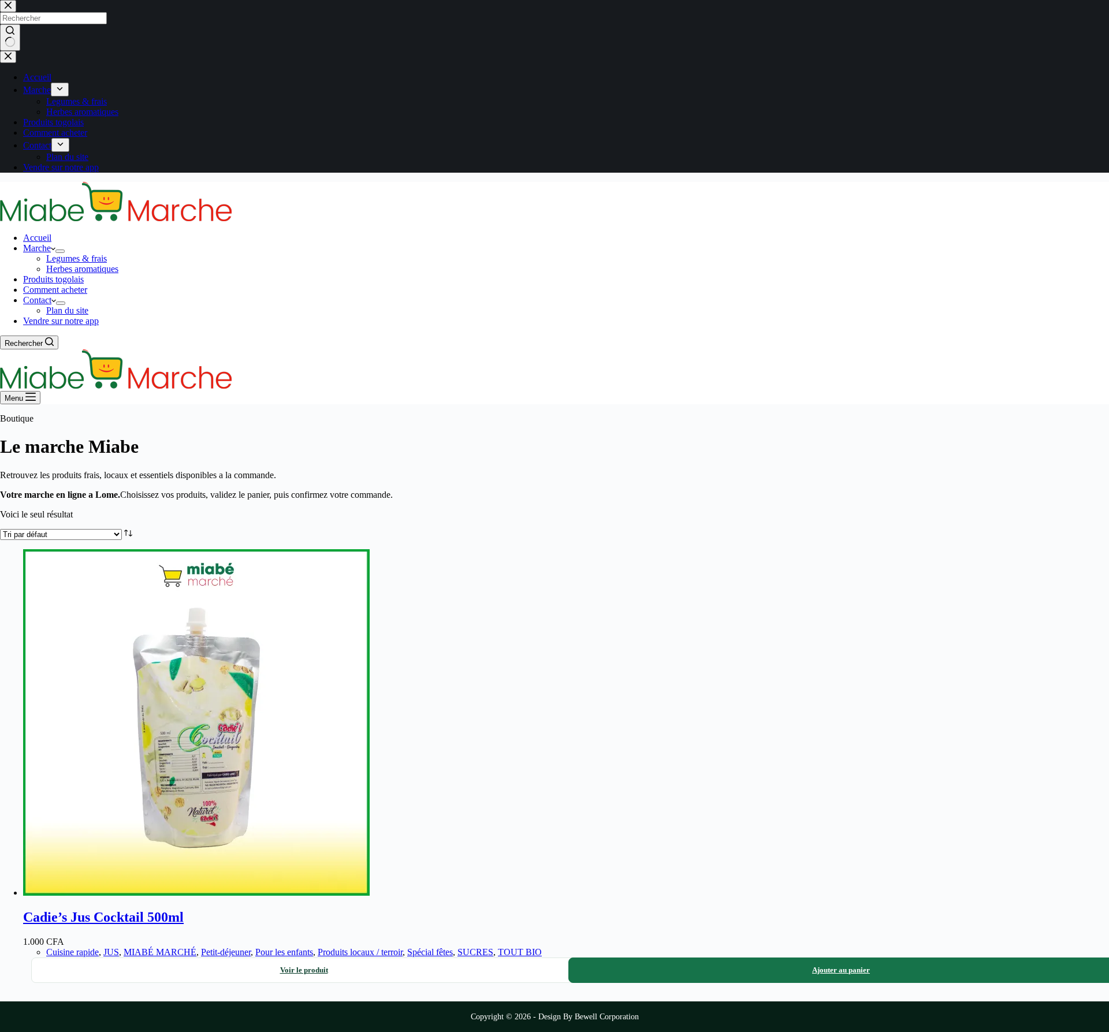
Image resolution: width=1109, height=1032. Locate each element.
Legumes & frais (76, 258)
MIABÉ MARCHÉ (160, 952)
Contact (37, 300)
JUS (111, 952)
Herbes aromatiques (82, 269)
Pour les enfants (284, 952)
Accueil (37, 238)
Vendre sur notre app (61, 321)
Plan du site (67, 310)
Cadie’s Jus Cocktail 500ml (103, 917)
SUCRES (475, 952)
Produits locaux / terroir (360, 952)
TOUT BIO (520, 952)
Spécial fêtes (430, 952)
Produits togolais (53, 279)
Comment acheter (55, 290)
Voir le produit (304, 970)
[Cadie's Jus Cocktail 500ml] (196, 892)
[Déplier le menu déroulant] (60, 251)
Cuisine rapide (72, 952)
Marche (37, 248)
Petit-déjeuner (226, 952)
